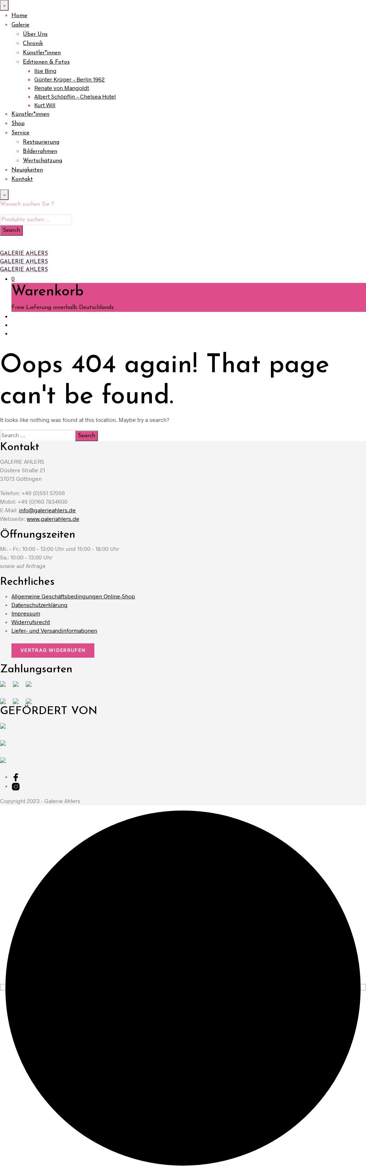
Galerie (20, 25)
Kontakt (22, 179)
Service (20, 133)
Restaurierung (41, 142)
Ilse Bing (45, 70)
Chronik (33, 43)
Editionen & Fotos (46, 62)
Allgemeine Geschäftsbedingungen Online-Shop (73, 596)
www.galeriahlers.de (53, 518)
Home (19, 16)
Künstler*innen (42, 53)
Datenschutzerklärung (39, 604)
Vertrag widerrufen (52, 650)
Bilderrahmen (40, 151)
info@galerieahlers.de (47, 510)
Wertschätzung (42, 161)
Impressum (25, 613)
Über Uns (35, 34)
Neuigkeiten (27, 170)
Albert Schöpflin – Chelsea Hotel (75, 96)
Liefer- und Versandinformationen (54, 630)
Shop (18, 123)
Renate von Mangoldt (61, 87)
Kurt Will (44, 104)
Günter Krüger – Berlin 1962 (69, 79)
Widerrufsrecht (30, 621)
